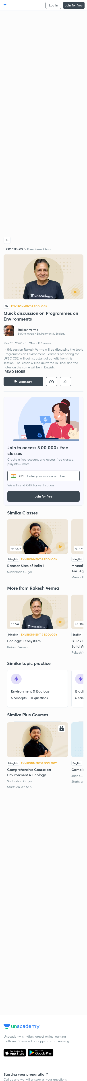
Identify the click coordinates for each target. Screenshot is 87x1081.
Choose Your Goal (23, 5)
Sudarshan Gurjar (19, 572)
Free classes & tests (39, 249)
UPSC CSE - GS (13, 249)
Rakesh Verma (17, 647)
